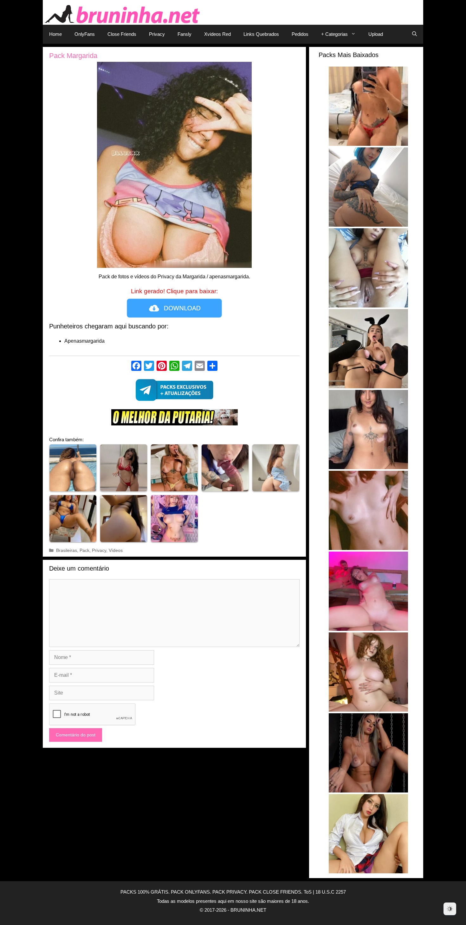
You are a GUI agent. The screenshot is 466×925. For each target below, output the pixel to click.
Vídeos (116, 550)
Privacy (157, 34)
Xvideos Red (217, 34)
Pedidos (300, 34)
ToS (308, 892)
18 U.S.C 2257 (330, 892)
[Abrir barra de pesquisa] (414, 34)
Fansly (184, 34)
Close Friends (121, 34)
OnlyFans (84, 34)
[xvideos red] (174, 419)
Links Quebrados (261, 34)
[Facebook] (136, 366)
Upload (375, 34)
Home (55, 34)
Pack (84, 550)
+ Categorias (334, 34)
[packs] (174, 392)
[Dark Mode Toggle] (449, 908)
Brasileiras (66, 550)
